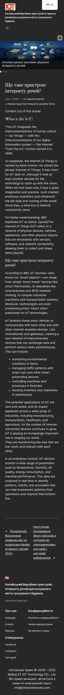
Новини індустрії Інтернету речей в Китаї (31, 103)
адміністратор (35, 98)
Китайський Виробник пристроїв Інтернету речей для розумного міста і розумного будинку (30, 17)
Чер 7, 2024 (12, 98)
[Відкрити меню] (7, 28)
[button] (60, 37)
